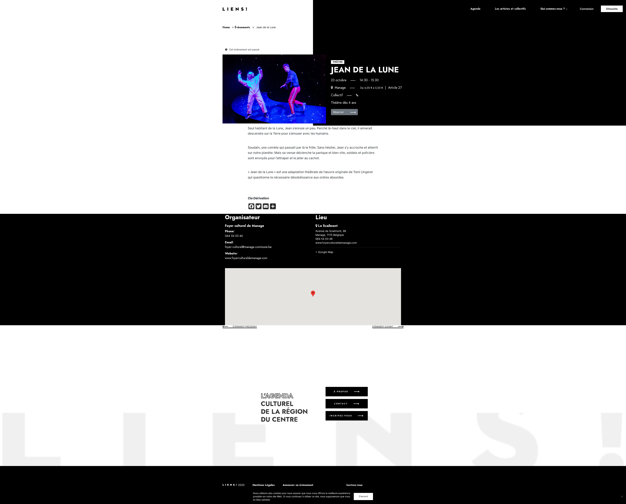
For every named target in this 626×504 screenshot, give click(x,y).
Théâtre (338, 62)
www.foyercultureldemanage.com (246, 258)
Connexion (587, 8)
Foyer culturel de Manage (244, 225)
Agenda (475, 9)
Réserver (339, 112)
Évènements (242, 27)
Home (226, 27)
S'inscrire (612, 8)
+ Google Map (324, 252)
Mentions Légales (264, 485)
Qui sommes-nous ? (552, 9)
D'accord (363, 496)
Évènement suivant (382, 326)
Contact (341, 403)
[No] (622, 496)
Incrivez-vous (341, 415)
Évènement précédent (245, 326)
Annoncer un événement (298, 485)
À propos (341, 391)
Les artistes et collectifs (510, 9)
